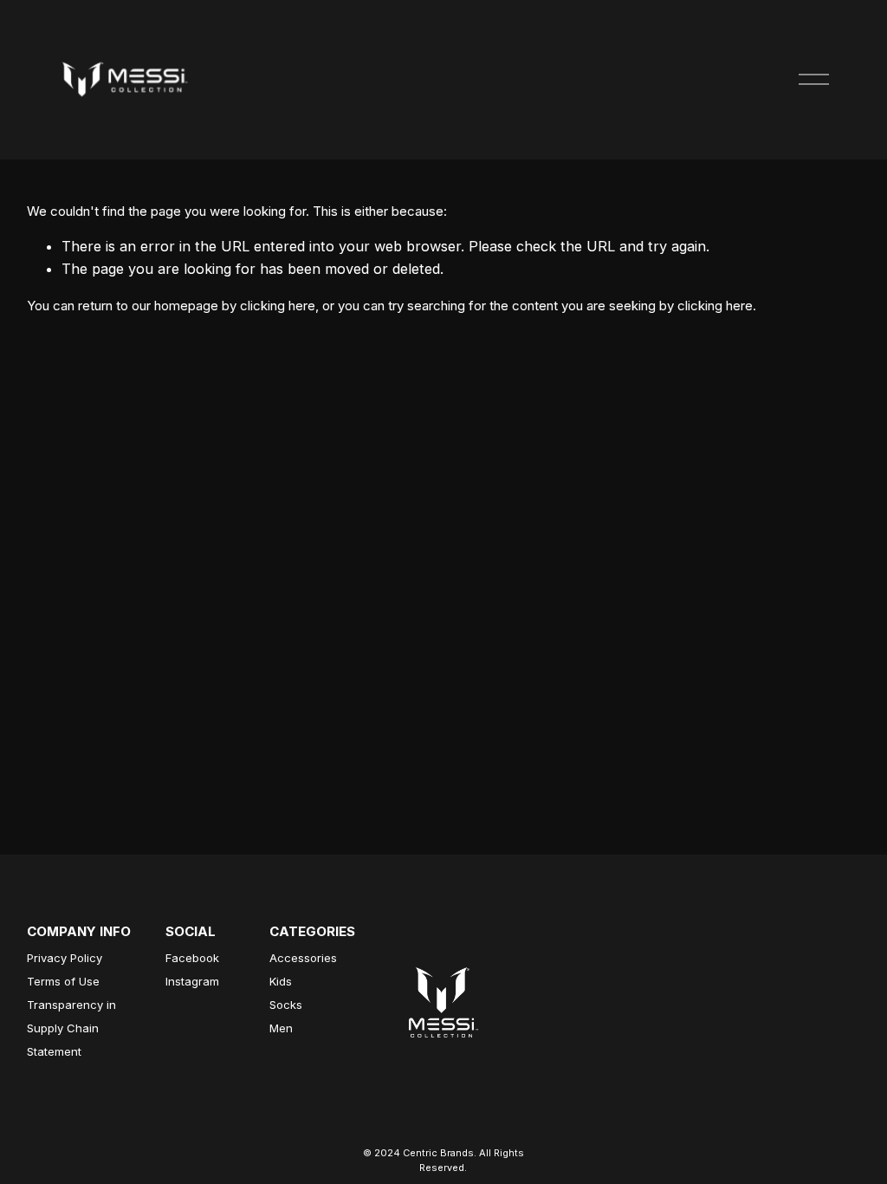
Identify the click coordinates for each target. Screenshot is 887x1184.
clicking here (277, 305)
